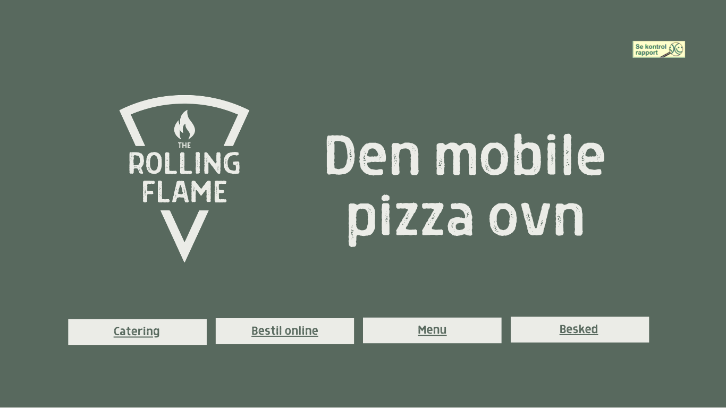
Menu (432, 329)
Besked (579, 328)
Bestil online (284, 330)
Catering (137, 330)
